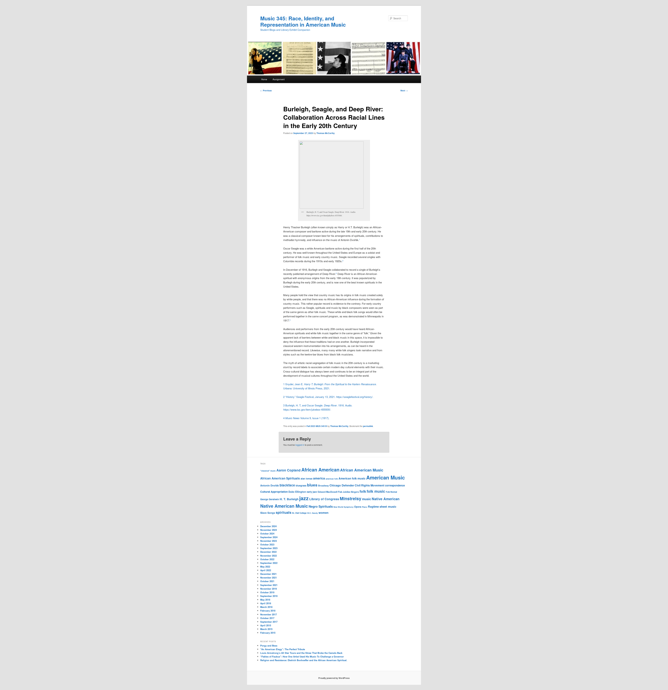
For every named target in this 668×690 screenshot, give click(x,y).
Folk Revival (391, 491)
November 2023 (268, 540)
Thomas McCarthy (325, 133)
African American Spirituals (280, 478)
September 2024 (268, 537)
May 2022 (265, 566)
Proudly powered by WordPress (334, 678)
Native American (385, 498)
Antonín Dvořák (269, 485)
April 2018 (265, 603)
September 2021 (268, 585)
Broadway (323, 485)
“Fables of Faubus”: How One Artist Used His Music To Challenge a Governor (302, 656)
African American (320, 469)
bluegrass (301, 485)
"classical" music (268, 470)
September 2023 (268, 548)
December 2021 (268, 574)
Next (404, 90)
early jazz (312, 491)
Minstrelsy (350, 498)
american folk (332, 478)
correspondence (395, 485)
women (323, 512)
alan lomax (306, 478)
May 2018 (265, 599)
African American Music (361, 470)
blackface (287, 485)
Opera (357, 506)
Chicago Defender (341, 485)
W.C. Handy (312, 513)
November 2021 (268, 577)
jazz (304, 498)
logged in (299, 444)
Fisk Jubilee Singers (348, 491)
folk (363, 491)
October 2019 (267, 592)
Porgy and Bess (268, 645)
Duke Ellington (297, 491)
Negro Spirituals (321, 506)
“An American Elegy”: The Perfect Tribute (282, 649)
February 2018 (267, 610)
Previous (266, 90)
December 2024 (268, 526)
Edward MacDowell (327, 491)
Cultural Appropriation (274, 492)
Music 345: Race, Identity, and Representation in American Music (303, 21)
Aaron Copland (288, 470)
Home (264, 79)
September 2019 (268, 596)
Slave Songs (267, 512)
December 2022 (268, 551)
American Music (385, 477)
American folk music (352, 478)
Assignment (279, 79)
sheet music (388, 506)
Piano (364, 507)
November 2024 (268, 530)
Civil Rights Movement (369, 485)
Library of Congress (324, 499)
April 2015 (265, 625)
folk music (376, 491)
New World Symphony (343, 507)
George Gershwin (269, 499)
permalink (368, 426)
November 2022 (268, 555)
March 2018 (266, 607)
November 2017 (268, 614)
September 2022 (268, 563)
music (366, 499)
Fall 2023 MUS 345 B (317, 426)
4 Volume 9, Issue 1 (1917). (306, 418)
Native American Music (284, 506)
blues (312, 485)
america (319, 478)
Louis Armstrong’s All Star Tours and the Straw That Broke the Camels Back (301, 653)
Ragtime (373, 507)
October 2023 (267, 544)
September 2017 (268, 621)
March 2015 (266, 629)
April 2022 (265, 570)
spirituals (283, 512)
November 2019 (268, 588)
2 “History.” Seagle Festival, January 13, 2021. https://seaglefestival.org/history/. (328, 397)
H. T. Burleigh (289, 499)
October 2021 (267, 581)
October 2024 (267, 533)
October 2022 (267, 559)
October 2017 (267, 618)
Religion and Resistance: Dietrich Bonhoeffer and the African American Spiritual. (303, 660)
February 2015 (267, 632)
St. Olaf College (299, 512)
